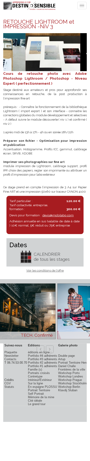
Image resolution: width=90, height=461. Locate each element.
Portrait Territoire (39, 390)
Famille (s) (35, 369)
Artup (61, 359)
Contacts (10, 359)
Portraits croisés (39, 373)
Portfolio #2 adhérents (42, 362)
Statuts (9, 387)
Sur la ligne (35, 383)
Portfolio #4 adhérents (42, 355)
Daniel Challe (67, 366)
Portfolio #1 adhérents (42, 366)
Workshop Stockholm (72, 383)
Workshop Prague (70, 380)
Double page (66, 355)
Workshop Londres (70, 376)
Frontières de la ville (71, 369)
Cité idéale (35, 400)
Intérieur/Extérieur (40, 380)
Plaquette (10, 352)
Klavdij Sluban (67, 390)
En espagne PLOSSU (42, 387)
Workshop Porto (69, 373)
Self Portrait (36, 393)
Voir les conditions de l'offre (45, 270)
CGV (7, 383)
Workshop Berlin (69, 387)
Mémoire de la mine (41, 397)
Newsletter (11, 355)
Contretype (35, 376)
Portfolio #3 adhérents (42, 359)
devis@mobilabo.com (58, 215)
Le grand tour (36, 404)
